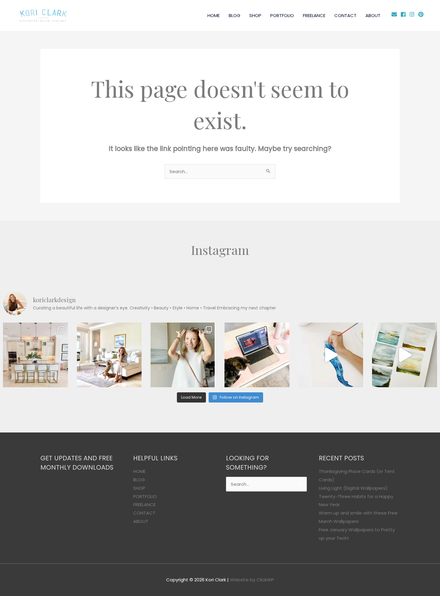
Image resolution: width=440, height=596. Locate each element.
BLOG (234, 15)
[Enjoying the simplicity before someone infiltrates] (35, 355)
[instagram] (413, 14)
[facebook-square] (404, 14)
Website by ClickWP (252, 580)
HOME (213, 15)
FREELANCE (314, 15)
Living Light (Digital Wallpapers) (353, 488)
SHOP (255, 15)
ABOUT (372, 15)
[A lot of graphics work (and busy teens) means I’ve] (330, 355)
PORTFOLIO (282, 15)
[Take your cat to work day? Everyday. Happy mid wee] (256, 355)
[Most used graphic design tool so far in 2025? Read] (183, 355)
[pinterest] (421, 14)
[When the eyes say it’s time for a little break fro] (404, 355)
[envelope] (395, 14)
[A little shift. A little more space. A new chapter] (109, 355)
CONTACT (345, 15)
